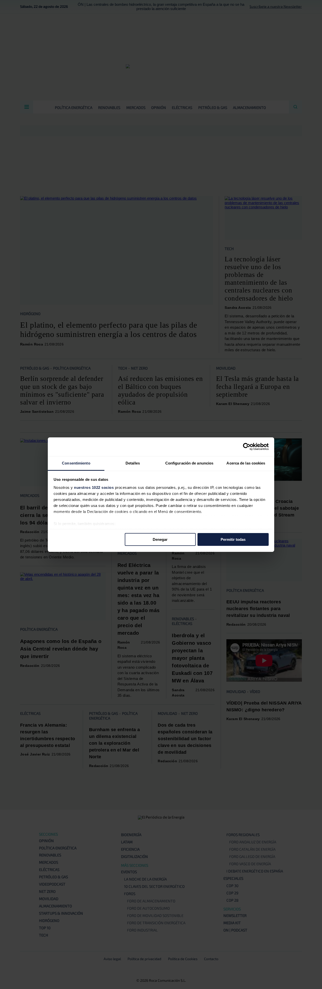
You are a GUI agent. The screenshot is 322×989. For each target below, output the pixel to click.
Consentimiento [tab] (76, 463)
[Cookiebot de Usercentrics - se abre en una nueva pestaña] (247, 446)
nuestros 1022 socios (94, 487)
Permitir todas (233, 539)
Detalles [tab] (133, 463)
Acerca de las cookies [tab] (245, 463)
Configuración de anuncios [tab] (189, 463)
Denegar (160, 539)
